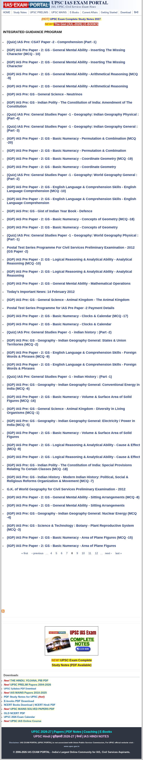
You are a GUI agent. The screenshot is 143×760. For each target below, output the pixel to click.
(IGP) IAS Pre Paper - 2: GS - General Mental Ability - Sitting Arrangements (66, 505)
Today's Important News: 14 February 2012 (41, 292)
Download (125, 12)
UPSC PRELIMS (39, 12)
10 (83, 553)
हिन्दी (136, 12)
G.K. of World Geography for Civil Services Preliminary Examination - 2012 (66, 489)
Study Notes (20, 12)
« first (24, 553)
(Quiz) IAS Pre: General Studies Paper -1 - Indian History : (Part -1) (59, 377)
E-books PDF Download (19, 701)
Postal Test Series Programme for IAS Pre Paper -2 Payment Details (60, 308)
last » (118, 553)
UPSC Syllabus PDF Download (20, 688)
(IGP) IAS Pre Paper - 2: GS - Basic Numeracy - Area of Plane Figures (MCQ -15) (70, 537)
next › (108, 553)
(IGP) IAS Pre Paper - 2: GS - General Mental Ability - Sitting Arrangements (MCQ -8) (73, 497)
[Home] (26, 6)
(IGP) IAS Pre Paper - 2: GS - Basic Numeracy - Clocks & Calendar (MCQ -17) (67, 316)
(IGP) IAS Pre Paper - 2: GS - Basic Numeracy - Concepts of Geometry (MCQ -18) (70, 219)
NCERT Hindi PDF (45, 705)
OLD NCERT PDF (14, 713)
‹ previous (37, 553)
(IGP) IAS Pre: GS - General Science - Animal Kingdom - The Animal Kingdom (68, 300)
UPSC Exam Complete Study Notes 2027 (75, 19)
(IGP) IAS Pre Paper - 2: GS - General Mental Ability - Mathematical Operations (69, 283)
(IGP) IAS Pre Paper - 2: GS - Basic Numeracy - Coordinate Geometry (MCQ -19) (70, 159)
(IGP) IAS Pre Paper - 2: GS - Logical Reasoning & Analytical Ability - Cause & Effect (73, 457)
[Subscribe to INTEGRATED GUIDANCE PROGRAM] (2, 611)
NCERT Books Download (18, 705)
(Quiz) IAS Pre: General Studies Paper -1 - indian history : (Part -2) (59, 332)
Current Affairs (90, 12)
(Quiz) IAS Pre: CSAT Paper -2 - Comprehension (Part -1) (51, 42)
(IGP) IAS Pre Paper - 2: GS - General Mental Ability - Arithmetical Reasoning (67, 86)
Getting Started (109, 12)
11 (89, 553)
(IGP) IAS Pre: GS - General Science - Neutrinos (44, 94)
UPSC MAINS (59, 12)
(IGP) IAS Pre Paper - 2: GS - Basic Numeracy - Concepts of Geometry (62, 227)
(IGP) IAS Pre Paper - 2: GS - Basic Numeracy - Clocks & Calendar (59, 324)
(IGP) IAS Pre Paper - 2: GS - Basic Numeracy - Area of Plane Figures (61, 546)
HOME (6, 12)
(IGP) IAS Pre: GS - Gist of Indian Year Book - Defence (49, 211)
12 (96, 553)
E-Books (74, 12)
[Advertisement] (71, 583)
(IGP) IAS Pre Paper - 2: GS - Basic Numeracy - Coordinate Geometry (61, 167)
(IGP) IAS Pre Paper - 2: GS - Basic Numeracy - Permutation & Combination (66, 150)
